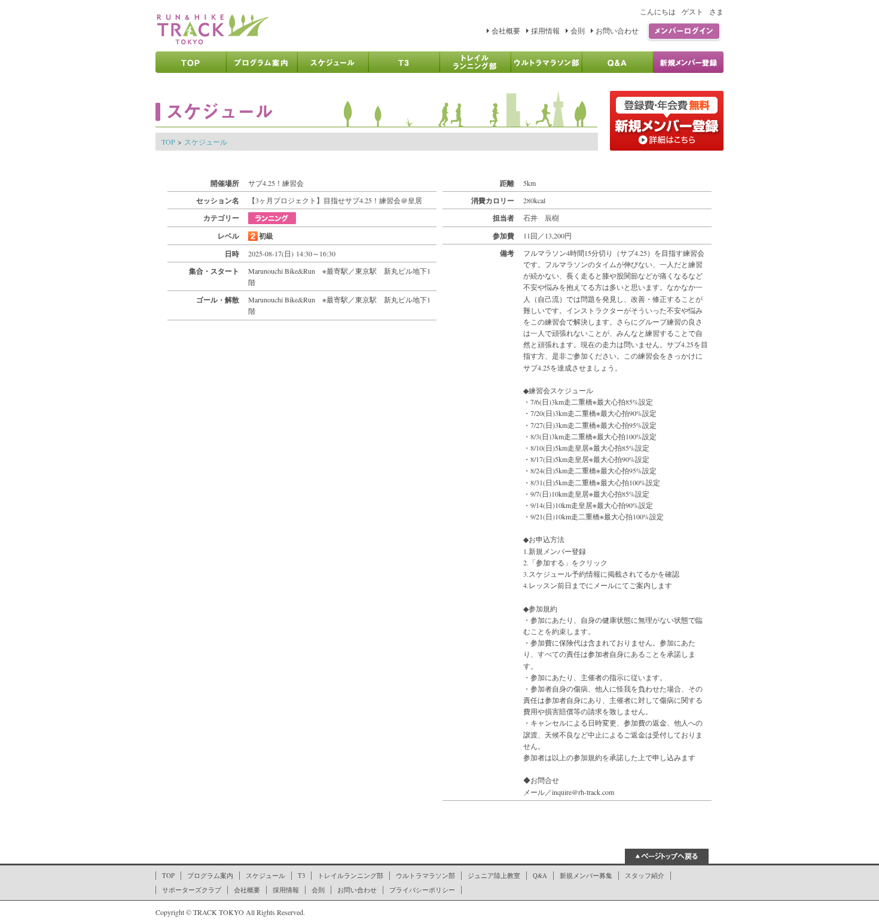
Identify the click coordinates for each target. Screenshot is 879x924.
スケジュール (205, 141)
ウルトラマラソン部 (425, 875)
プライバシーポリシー (422, 890)
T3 (301, 875)
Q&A (540, 875)
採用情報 (545, 30)
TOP (168, 141)
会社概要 (506, 30)
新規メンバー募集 (586, 875)
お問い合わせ (617, 30)
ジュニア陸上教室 (494, 875)
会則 (577, 30)
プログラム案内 (210, 875)
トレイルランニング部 (350, 875)
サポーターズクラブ (191, 890)
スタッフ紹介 (644, 875)
